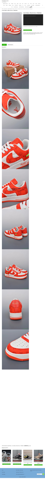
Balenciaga (20, 5)
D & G (25, 5)
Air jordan (12, 3)
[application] (33, 19)
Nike (9, 3)
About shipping (3, 474)
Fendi (20, 3)
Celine (4, 5)
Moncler (39, 3)
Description (4, 44)
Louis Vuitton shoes (31, 33)
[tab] (4, 45)
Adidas (17, 3)
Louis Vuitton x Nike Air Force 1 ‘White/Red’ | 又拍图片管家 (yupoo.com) (21, 445)
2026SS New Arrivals (5, 3)
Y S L (28, 3)
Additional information (10, 44)
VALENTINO (16, 5)
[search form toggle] (42, 5)
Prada (30, 3)
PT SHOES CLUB (5, 0)
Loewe (33, 3)
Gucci (22, 3)
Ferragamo (10, 5)
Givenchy (25, 3)
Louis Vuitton (32, 5)
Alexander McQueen (37, 5)
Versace (36, 3)
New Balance (28, 5)
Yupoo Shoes (37, 33)
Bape (15, 3)
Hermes (6, 5)
